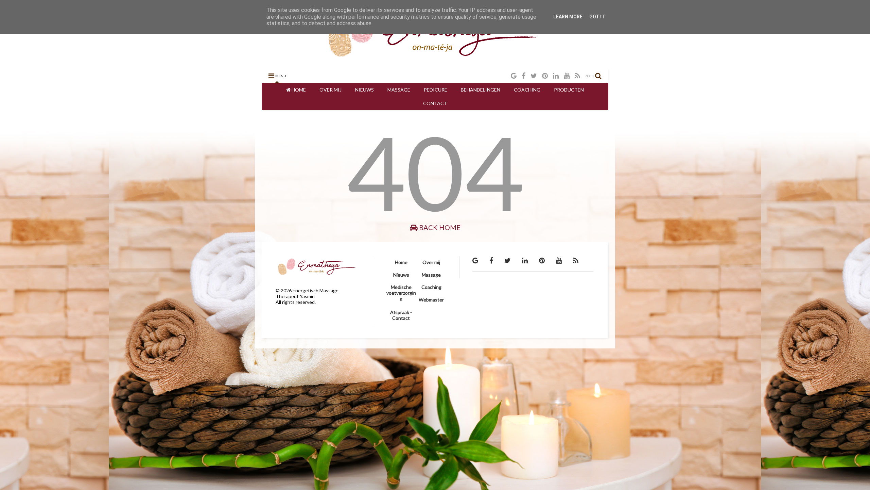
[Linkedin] (556, 76)
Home (401, 262)
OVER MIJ (330, 90)
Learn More (567, 16)
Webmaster (431, 300)
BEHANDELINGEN (480, 90)
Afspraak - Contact (401, 315)
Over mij (431, 262)
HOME (298, 90)
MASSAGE (398, 90)
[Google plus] (514, 76)
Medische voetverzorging (401, 292)
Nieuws (401, 275)
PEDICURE (435, 90)
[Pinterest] (545, 76)
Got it (597, 16)
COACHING (527, 90)
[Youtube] (567, 76)
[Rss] (577, 76)
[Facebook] (523, 76)
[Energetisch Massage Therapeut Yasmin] (435, 60)
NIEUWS (364, 90)
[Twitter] (533, 76)
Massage (431, 275)
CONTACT (435, 103)
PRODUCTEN (569, 90)
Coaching (431, 287)
